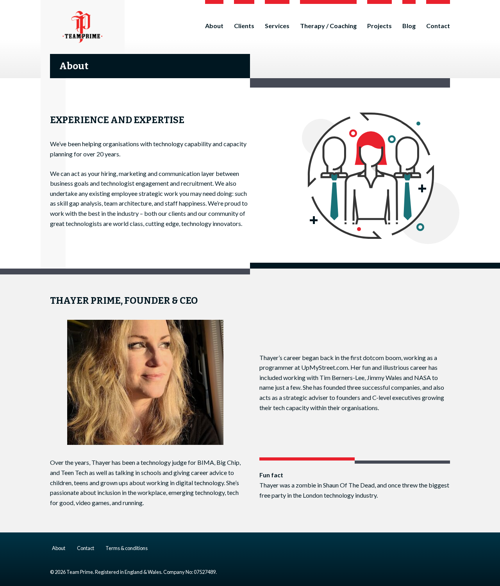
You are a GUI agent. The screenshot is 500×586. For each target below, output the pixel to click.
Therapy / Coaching (328, 25)
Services (277, 25)
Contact (438, 25)
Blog (409, 25)
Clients (244, 25)
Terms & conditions (126, 548)
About (214, 25)
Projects (379, 25)
